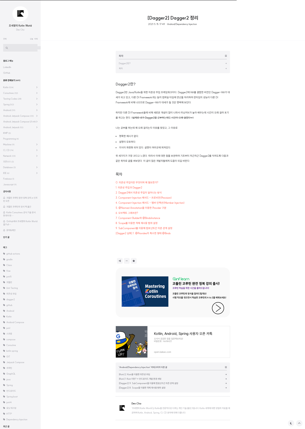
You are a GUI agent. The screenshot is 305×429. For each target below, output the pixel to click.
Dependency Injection (16, 419)
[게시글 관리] (127, 261)
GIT (8, 356)
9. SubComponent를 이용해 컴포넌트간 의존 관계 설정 (144, 228)
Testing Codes (12, 98)
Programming (11, 138)
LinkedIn (7, 67)
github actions (13, 253)
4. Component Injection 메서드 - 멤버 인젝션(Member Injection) (150, 202)
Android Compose (15, 322)
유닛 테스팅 (11, 408)
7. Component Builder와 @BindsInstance (138, 218)
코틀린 (9, 282)
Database (9, 167)
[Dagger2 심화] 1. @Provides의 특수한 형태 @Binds (143, 233)
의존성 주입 (11, 293)
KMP (7, 133)
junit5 (9, 276)
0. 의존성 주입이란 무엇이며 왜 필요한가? (137, 182)
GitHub (6, 72)
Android (9, 110)
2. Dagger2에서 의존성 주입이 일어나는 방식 (139, 192)
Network (9, 155)
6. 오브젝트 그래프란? (127, 212)
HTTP (9, 413)
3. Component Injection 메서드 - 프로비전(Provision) (144, 197)
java (8, 379)
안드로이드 (11, 390)
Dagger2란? (126, 84)
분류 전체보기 (11, 80)
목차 (119, 174)
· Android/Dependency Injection (181, 24)
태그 (5, 247)
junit (8, 328)
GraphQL (11, 373)
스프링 (9, 333)
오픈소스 (8, 161)
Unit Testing (12, 288)
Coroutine (11, 345)
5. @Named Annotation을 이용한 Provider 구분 (141, 207)
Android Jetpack (13, 127)
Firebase (8, 178)
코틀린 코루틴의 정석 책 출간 (18, 206)
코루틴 (9, 368)
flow (8, 270)
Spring (8, 104)
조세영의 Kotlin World (20, 25)
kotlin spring (12, 350)
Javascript (10, 184)
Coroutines (10, 93)
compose (10, 339)
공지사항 (7, 191)
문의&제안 (11, 230)
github (9, 305)
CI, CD (8, 150)
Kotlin (8, 87)
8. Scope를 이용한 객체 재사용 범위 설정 (137, 223)
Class (9, 265)
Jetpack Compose (15, 362)
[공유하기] (120, 261)
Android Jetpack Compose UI (19, 121)
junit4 (9, 402)
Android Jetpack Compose (18, 115)
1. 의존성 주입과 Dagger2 (129, 187)
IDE (6, 173)
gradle (9, 259)
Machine (8, 144)
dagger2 (10, 299)
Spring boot (12, 396)
